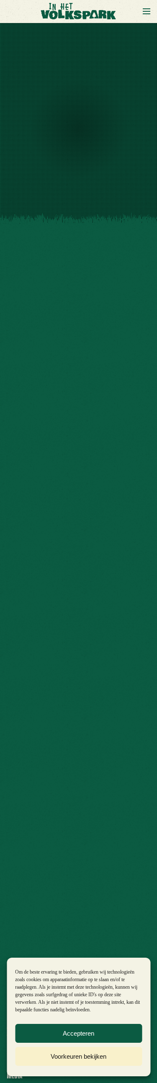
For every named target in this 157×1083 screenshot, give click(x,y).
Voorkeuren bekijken (78, 1056)
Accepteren (78, 1033)
